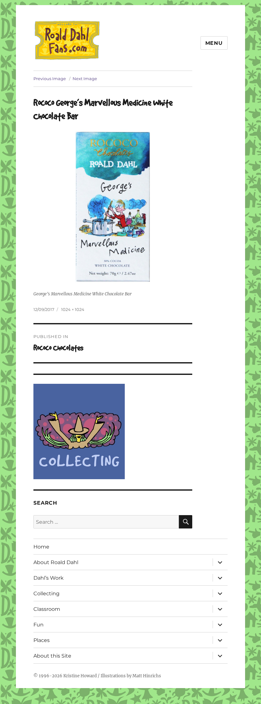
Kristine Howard (80, 676)
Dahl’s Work (48, 578)
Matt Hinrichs (146, 676)
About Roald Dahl (55, 562)
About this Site (52, 656)
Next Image (85, 78)
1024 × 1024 (72, 309)
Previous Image (49, 78)
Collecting (46, 593)
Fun (38, 625)
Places (41, 640)
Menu (214, 43)
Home (41, 547)
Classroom (46, 609)
